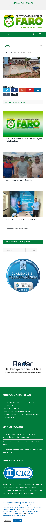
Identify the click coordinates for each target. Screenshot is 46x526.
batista (9, 52)
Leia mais (23, 513)
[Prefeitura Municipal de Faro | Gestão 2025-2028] (23, 21)
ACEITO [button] (18, 520)
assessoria (20, 487)
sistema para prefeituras (33, 484)
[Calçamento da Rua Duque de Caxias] (23, 165)
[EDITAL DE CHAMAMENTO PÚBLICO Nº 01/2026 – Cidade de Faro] (23, 124)
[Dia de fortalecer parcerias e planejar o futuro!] (23, 204)
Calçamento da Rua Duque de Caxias (22, 5)
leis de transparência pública (14, 493)
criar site (18, 484)
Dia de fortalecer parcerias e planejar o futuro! (22, 219)
